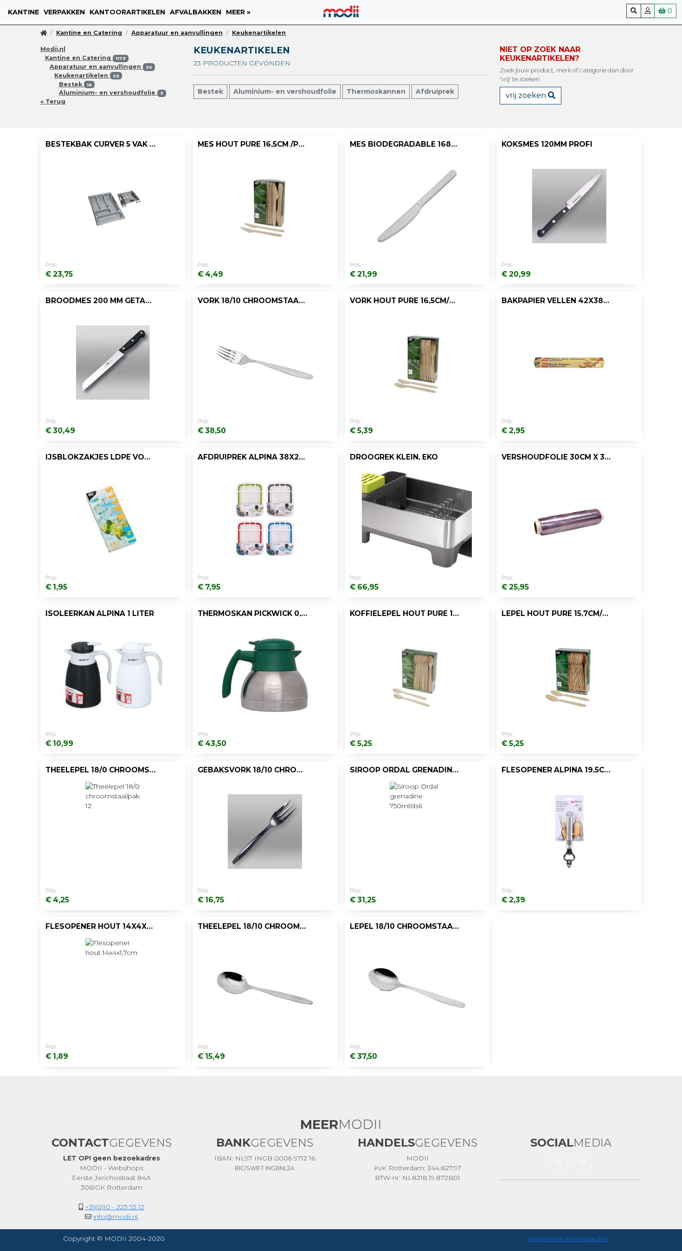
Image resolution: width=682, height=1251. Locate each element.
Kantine (23, 12)
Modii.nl (52, 48)
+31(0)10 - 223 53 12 (114, 1207)
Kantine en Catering (89, 32)
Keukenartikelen (259, 32)
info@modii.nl (115, 1216)
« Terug (52, 101)
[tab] (77, 84)
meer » (238, 12)
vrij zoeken (527, 95)
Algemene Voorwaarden (568, 1238)
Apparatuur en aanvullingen (177, 32)
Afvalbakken (195, 12)
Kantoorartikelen (127, 12)
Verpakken (64, 12)
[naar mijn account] (648, 11)
